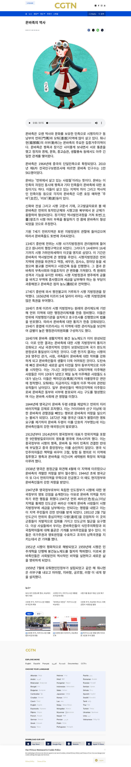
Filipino (36, 712)
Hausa (36, 727)
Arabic (36, 679)
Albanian (36, 675)
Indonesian (65, 686)
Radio (93, 14)
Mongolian (64, 709)
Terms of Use (41, 761)
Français (45, 663)
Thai (86, 705)
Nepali (61, 716)
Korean (62, 697)
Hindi (60, 679)
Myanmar (65, 712)
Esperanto (38, 709)
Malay (64, 705)
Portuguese (65, 727)
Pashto (88, 675)
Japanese (63, 694)
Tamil (87, 701)
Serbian (89, 686)
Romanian (90, 679)
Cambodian (37, 694)
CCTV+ (84, 663)
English (28, 663)
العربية (54, 663)
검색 (102, 14)
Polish (61, 723)
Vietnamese (91, 719)
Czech (35, 701)
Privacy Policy (29, 761)
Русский (62, 663)
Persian (62, 719)
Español (37, 663)
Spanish (89, 694)
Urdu (87, 716)
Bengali (35, 686)
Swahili (89, 697)
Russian (89, 683)
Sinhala (88, 690)
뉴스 (27, 588)
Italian (62, 690)
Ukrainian (90, 712)
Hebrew (62, 675)
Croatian (37, 697)
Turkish (88, 709)
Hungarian (63, 683)
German (37, 719)
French (36, 716)
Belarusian (39, 683)
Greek (36, 723)
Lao (60, 701)
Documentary (73, 663)
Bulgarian (38, 690)
